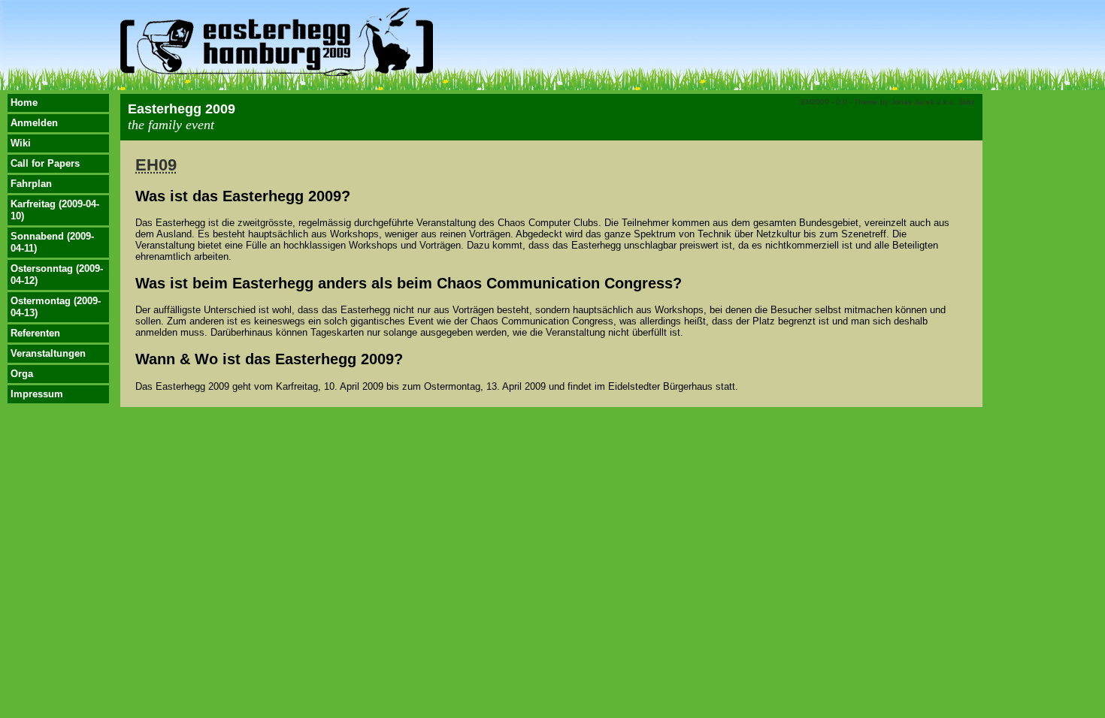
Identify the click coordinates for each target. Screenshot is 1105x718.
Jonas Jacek (912, 102)
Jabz (966, 102)
